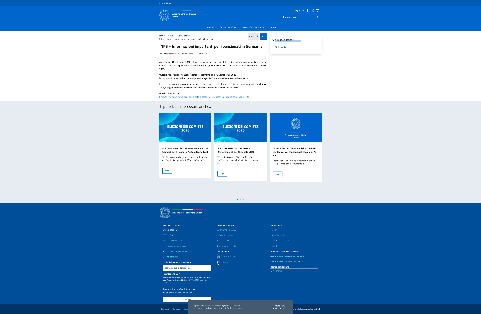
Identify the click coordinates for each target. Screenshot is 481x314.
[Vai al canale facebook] (306, 10)
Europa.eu (224, 262)
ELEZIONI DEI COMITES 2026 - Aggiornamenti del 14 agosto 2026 (235, 150)
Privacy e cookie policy (182, 308)
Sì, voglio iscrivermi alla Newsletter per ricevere (180, 289)
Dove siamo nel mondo (226, 245)
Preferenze (281, 306)
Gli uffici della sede (170, 256)
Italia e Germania (277, 235)
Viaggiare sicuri (223, 240)
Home (162, 35)
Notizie (171, 35)
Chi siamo (274, 229)
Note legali (164, 308)
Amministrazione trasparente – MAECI (286, 261)
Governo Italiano (165, 3)
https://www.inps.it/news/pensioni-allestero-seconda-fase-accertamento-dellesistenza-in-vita (204, 97)
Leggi (168, 170)
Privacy (201, 280)
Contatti (273, 245)
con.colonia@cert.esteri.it (177, 251)
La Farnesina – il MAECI (226, 229)
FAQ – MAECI (276, 271)
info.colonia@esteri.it (178, 245)
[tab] (237, 199)
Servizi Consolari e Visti (279, 240)
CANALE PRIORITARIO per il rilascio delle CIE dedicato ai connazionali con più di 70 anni (294, 151)
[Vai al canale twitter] (311, 10)
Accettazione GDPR (172, 274)
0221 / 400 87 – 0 (174, 240)
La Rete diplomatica (225, 235)
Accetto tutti (280, 309)
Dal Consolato (184, 35)
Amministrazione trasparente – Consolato (287, 255)
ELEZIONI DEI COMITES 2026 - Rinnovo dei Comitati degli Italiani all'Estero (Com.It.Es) (185, 150)
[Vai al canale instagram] (316, 10)
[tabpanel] (185, 155)
